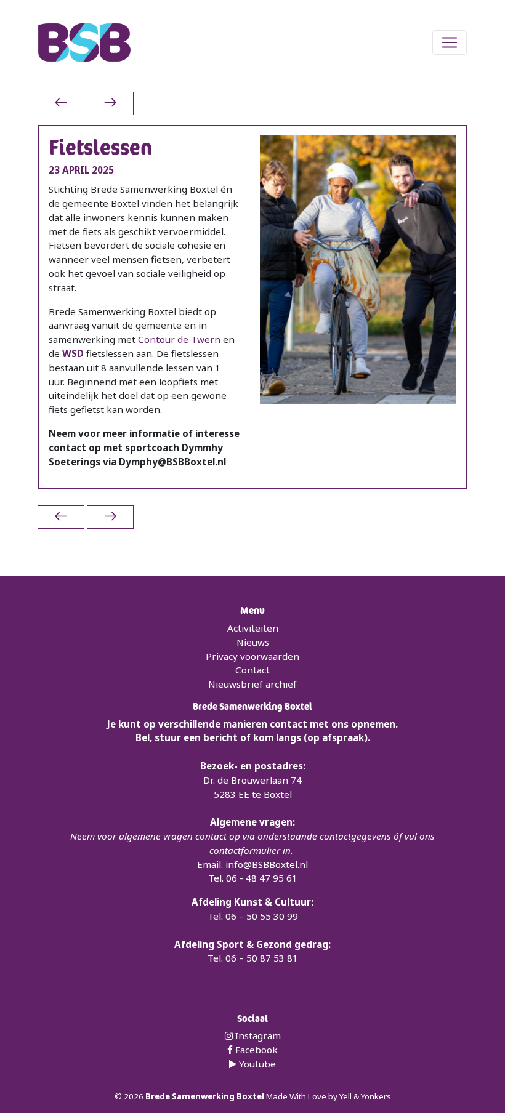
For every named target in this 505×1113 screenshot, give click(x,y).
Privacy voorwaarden (252, 656)
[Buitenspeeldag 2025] (61, 103)
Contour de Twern (179, 339)
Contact (252, 670)
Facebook (255, 1049)
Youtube (256, 1064)
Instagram (257, 1035)
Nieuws (252, 642)
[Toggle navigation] (449, 42)
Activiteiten (252, 628)
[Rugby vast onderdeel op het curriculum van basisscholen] (110, 103)
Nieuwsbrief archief (252, 684)
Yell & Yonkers (365, 1096)
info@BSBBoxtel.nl (266, 864)
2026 (134, 1096)
